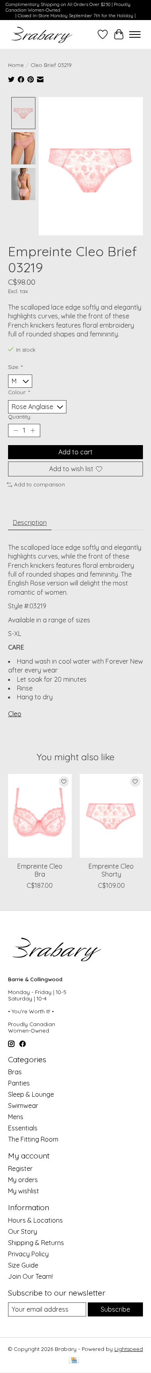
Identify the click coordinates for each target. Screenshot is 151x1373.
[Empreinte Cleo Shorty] (111, 816)
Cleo (14, 714)
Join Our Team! (30, 1276)
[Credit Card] (74, 1361)
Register (20, 1168)
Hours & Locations (35, 1220)
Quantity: (19, 416)
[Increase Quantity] (32, 430)
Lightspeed (128, 1349)
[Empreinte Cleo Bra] (40, 816)
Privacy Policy (28, 1254)
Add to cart (75, 452)
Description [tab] (30, 522)
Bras (15, 1072)
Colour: (19, 392)
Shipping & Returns (36, 1243)
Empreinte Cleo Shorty (111, 870)
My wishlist (23, 1191)
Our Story (22, 1231)
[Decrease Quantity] (15, 430)
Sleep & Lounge (31, 1094)
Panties (19, 1083)
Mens (15, 1117)
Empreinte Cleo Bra (39, 870)
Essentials (22, 1128)
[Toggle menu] (135, 34)
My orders (23, 1180)
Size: (15, 367)
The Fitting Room (33, 1139)
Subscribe (115, 1309)
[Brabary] (42, 34)
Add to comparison (39, 484)
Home (16, 65)
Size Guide (23, 1265)
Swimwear (23, 1106)
